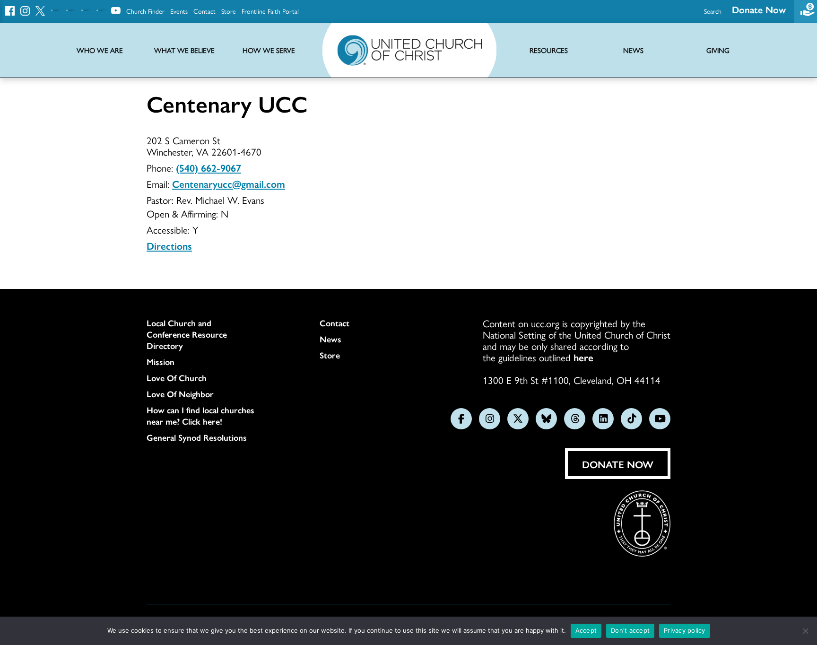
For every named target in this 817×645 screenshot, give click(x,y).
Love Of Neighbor (180, 394)
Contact (204, 11)
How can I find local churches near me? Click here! (200, 415)
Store (228, 11)
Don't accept (630, 630)
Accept (586, 630)
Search (712, 11)
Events (179, 11)
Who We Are (100, 50)
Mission (160, 361)
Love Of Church (177, 378)
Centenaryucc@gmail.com (228, 183)
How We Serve (269, 50)
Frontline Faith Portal (270, 11)
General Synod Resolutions (197, 437)
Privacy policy (684, 630)
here (583, 357)
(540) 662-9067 (208, 167)
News (330, 339)
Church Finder (145, 11)
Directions (169, 245)
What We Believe (184, 50)
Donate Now (759, 9)
